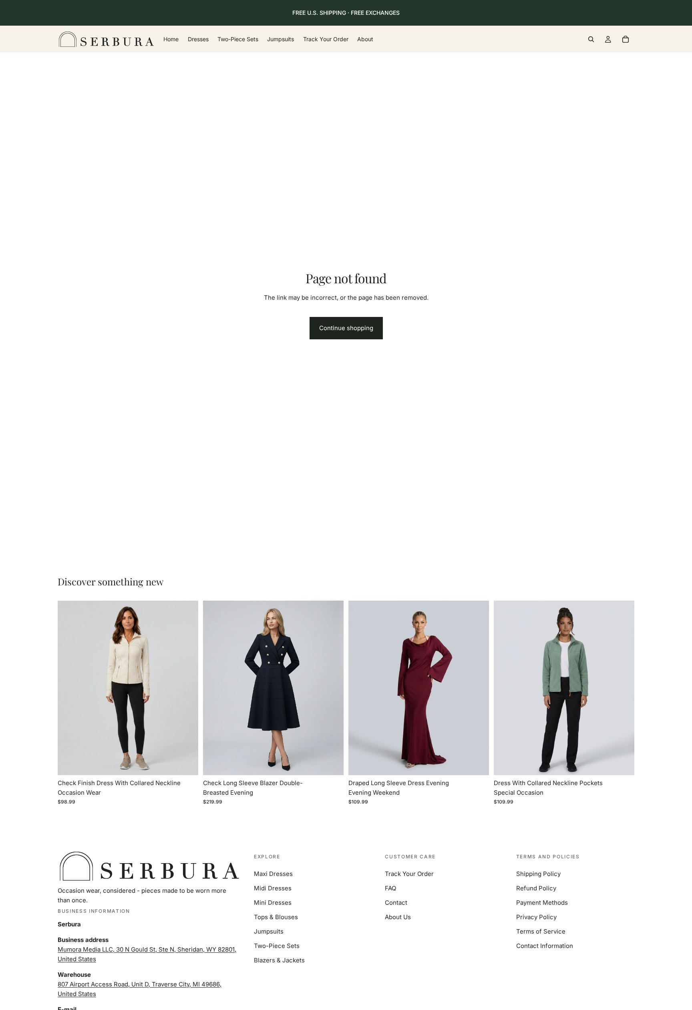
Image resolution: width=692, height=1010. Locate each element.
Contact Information (544, 946)
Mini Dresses (273, 902)
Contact (396, 902)
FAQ (390, 888)
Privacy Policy (536, 917)
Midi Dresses (273, 888)
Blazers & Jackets (279, 960)
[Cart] (625, 39)
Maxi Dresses (273, 874)
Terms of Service (540, 931)
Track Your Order (409, 874)
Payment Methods (542, 902)
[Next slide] (186, 688)
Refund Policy (536, 888)
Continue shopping (346, 328)
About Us (398, 917)
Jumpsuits (269, 931)
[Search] (591, 39)
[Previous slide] (70, 688)
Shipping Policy (538, 874)
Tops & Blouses (276, 917)
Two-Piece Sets (277, 946)
